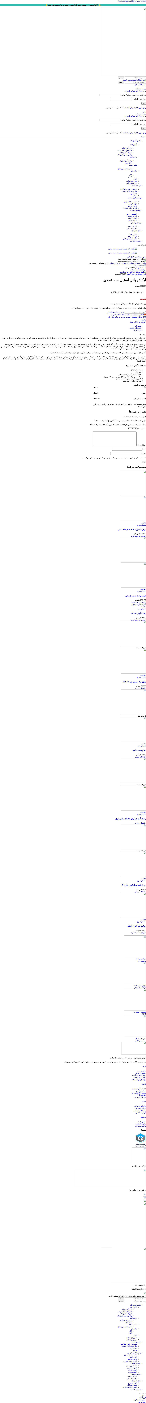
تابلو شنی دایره (139, 750)
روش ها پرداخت (140, 985)
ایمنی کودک (132, 218)
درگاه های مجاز (140, 988)
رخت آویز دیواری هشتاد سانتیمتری (130, 818)
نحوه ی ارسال (140, 1038)
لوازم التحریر (132, 216)
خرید (144, 1066)
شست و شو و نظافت (129, 189)
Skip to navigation (124, 1)
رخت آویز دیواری (126, 161)
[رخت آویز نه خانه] (138, 604)
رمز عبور (139, 99)
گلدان (130, 177)
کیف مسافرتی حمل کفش (136, 274)
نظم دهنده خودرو (130, 202)
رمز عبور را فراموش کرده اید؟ (134, 108)
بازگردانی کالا (141, 959)
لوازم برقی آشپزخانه (124, 155)
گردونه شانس (141, 1113)
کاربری (144, 1084)
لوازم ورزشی (132, 226)
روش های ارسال (139, 1077)
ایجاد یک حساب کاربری (133, 91)
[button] (138, 536)
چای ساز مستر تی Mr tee (134, 682)
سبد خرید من (141, 1091)
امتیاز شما (141, 428)
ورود (143, 103)
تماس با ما (142, 1122)
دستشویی (133, 193)
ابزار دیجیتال (132, 234)
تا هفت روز (142, 961)
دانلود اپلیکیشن (140, 1124)
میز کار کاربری (140, 1097)
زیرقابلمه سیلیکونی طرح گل (133, 885)
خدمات (144, 1101)
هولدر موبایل (132, 237)
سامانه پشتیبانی (140, 1106)
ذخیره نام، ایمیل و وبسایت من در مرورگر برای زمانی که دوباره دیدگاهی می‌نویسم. (112, 458)
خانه (144, 263)
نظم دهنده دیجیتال (130, 239)
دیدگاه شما (141, 445)
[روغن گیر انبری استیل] (133, 917)
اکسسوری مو (132, 214)
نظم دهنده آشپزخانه (124, 150)
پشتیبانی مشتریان (139, 1012)
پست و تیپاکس (140, 1041)
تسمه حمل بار (140, 268)
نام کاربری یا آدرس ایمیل (133, 95)
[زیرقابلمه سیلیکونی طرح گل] (133, 849)
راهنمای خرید (141, 1073)
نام (144, 449)
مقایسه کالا (141, 1095)
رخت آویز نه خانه (138, 613)
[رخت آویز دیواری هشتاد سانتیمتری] (133, 782)
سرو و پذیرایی (131, 181)
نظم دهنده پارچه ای (125, 169)
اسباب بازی (132, 220)
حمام (135, 196)
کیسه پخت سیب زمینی (135, 595)
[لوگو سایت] (124, 75)
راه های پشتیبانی (140, 1110)
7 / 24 (144, 1014)
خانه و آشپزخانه (135, 263)
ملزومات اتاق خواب (129, 191)
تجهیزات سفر (132, 228)
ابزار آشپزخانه (127, 148)
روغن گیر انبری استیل (136, 926)
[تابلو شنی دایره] (133, 714)
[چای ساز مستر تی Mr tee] (133, 645)
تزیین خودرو (132, 206)
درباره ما (143, 1117)
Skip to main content (138, 1)
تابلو (130, 175)
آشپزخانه (133, 144)
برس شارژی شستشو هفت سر (132, 529)
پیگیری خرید (141, 1071)
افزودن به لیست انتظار (115, 312)
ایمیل (143, 453)
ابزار (135, 179)
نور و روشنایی (131, 183)
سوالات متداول (140, 1108)
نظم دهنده (133, 165)
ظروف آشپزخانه (126, 153)
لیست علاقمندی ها (139, 1093)
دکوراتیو (134, 171)
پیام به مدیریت (140, 1126)
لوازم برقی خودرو (130, 208)
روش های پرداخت (139, 1075)
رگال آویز (128, 163)
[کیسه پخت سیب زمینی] (133, 561)
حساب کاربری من (139, 1089)
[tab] (137, 326)
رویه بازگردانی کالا (139, 1079)
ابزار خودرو (132, 204)
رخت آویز (133, 157)
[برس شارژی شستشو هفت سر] (133, 495)
